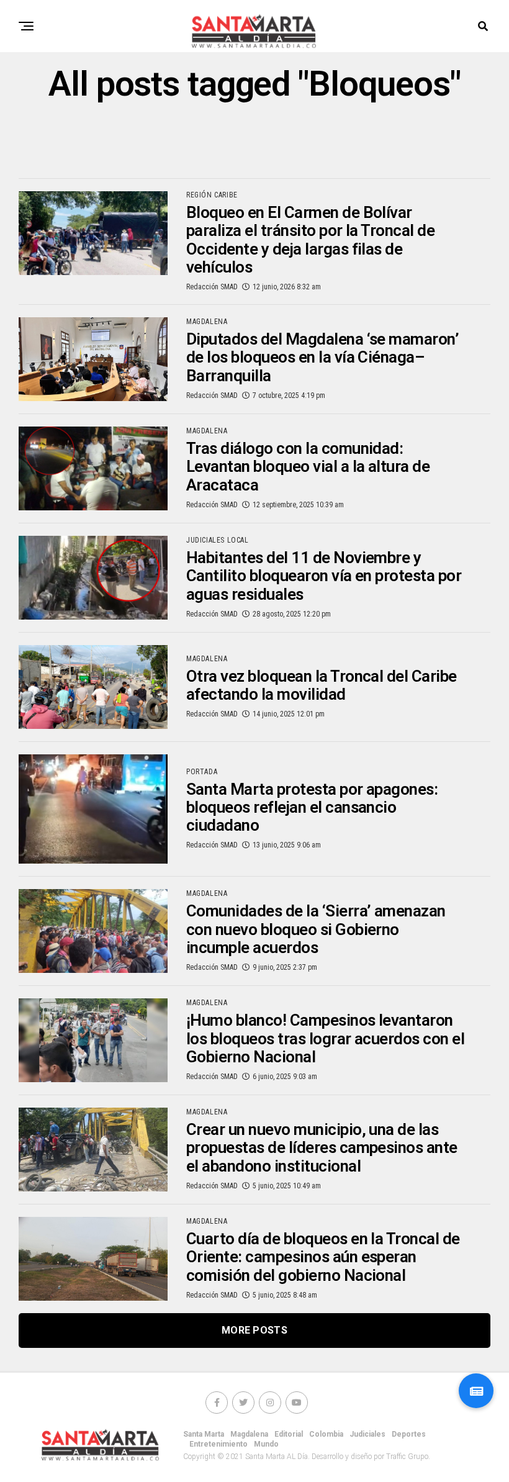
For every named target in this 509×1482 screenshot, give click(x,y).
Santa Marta (203, 1434)
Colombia (326, 1434)
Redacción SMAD (212, 286)
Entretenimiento (218, 1444)
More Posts (254, 1330)
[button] (476, 1390)
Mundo (266, 1444)
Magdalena (249, 1434)
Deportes (409, 1434)
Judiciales (367, 1434)
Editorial (288, 1434)
